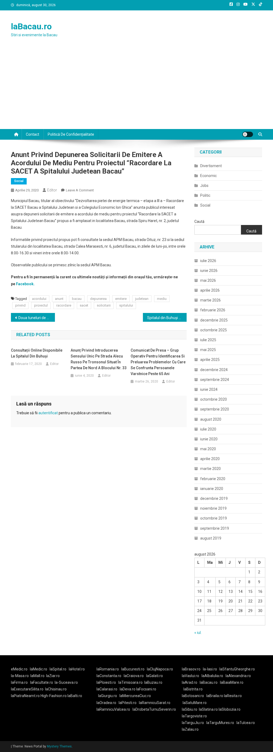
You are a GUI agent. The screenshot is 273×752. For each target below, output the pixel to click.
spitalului (126, 305)
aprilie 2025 (210, 359)
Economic (208, 176)
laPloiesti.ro (106, 682)
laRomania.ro (108, 669)
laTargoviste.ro (194, 716)
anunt (59, 299)
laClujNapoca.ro (160, 669)
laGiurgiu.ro (108, 696)
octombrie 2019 (213, 518)
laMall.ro (37, 676)
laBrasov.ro (191, 669)
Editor (52, 190)
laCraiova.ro (134, 676)
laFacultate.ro (41, 682)
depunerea (98, 299)
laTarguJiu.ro (194, 723)
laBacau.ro (31, 26)
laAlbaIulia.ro (212, 676)
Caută (199, 221)
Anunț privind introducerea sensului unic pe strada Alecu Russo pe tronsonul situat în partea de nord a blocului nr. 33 (99, 359)
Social (18, 181)
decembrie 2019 (214, 498)
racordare (63, 305)
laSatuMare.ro (195, 703)
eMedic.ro (19, 669)
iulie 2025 (208, 340)
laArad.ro (189, 682)
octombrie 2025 (213, 330)
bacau (77, 299)
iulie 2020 (208, 429)
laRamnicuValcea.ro (113, 709)
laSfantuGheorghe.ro (237, 669)
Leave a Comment (80, 190)
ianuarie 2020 (211, 488)
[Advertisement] (136, 89)
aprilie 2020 (210, 459)
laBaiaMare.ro (231, 682)
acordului (39, 299)
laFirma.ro (19, 682)
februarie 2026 (212, 310)
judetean (141, 299)
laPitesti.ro (127, 703)
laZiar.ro (53, 676)
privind (20, 305)
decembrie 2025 (214, 320)
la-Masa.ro (20, 676)
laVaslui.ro (192, 676)
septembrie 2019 (214, 528)
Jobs (204, 185)
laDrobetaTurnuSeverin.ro (154, 709)
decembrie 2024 (214, 370)
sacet (84, 305)
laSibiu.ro (189, 709)
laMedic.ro (39, 669)
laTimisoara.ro (130, 682)
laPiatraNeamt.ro (25, 696)
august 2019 (210, 538)
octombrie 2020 (213, 399)
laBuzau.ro (153, 682)
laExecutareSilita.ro (27, 689)
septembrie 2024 (214, 379)
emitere (121, 299)
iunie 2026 (209, 270)
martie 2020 (210, 469)
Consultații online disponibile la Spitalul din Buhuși (36, 353)
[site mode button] (247, 134)
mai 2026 (208, 280)
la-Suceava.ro (66, 682)
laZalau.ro (190, 729)
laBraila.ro (214, 696)
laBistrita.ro (193, 689)
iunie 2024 (209, 389)
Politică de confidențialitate (71, 134)
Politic (205, 195)
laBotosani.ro (193, 696)
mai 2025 (208, 350)
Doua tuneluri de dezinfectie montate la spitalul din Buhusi (36, 318)
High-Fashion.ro (54, 696)
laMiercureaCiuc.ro (135, 696)
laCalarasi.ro (107, 689)
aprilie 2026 (210, 290)
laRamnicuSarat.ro (154, 703)
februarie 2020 (212, 479)
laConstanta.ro (109, 676)
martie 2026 (210, 300)
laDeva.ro (127, 689)
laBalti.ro (74, 696)
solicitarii (104, 305)
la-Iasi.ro (210, 669)
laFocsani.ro (145, 689)
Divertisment (211, 166)
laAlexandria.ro (238, 676)
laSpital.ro (58, 669)
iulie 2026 (208, 261)
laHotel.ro (77, 669)
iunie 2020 (209, 439)
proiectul (41, 305)
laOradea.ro (106, 703)
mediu (162, 299)
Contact (32, 134)
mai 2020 (208, 449)
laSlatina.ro (208, 709)
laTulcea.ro (245, 723)
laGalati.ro (154, 676)
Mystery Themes (59, 746)
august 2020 (210, 419)
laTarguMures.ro (220, 723)
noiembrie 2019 (213, 508)
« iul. (198, 632)
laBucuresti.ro (132, 669)
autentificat (48, 413)
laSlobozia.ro (229, 709)
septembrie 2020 (214, 409)
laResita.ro (233, 696)
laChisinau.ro (56, 689)
